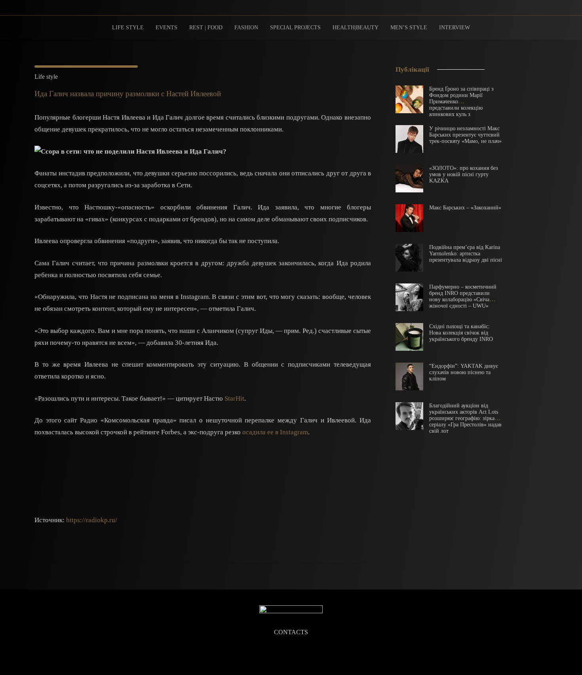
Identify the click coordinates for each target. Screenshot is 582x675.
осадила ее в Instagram (275, 432)
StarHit (234, 398)
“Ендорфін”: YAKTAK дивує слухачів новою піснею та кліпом (463, 372)
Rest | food (206, 27)
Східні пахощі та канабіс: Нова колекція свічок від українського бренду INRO (461, 332)
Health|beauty (355, 27)
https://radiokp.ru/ (91, 520)
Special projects (295, 27)
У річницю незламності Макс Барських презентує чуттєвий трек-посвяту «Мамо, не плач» (465, 134)
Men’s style (408, 27)
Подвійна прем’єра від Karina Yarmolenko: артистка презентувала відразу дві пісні (465, 253)
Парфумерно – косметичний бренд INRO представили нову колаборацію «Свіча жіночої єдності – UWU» (462, 296)
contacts (291, 632)
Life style (128, 27)
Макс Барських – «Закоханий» (465, 208)
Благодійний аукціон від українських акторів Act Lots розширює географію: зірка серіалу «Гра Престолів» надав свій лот (465, 418)
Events (166, 27)
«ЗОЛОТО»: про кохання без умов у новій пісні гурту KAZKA (463, 174)
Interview (454, 27)
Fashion (246, 27)
